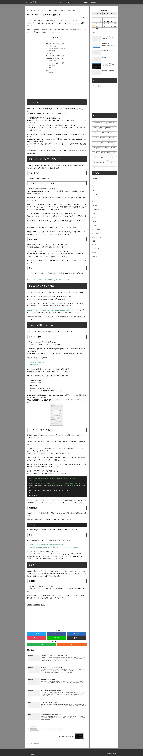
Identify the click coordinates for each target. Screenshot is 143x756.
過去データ (95, 249)
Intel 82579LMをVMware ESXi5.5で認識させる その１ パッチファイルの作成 (54, 547)
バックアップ (50, 41)
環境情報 (51, 72)
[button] (76, 638)
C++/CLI (94, 182)
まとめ (49, 70)
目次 (54, 38)
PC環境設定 (95, 209)
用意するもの (52, 46)
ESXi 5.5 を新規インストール (55, 58)
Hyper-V (94, 194)
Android (94, 178)
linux (93, 202)
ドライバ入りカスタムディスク (55, 55)
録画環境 (94, 252)
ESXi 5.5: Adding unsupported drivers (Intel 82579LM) (46, 544)
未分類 (94, 245)
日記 (93, 241)
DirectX (94, 190)
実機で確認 (52, 51)
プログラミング (96, 237)
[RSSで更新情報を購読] (72, 644)
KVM (93, 198)
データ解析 (95, 233)
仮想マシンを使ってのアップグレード (57, 43)
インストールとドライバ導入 (56, 63)
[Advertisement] (57, 87)
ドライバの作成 (53, 60)
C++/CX (94, 186)
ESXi (43, 604)
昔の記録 (29, 595)
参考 (50, 53)
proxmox (94, 213)
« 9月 (93, 32)
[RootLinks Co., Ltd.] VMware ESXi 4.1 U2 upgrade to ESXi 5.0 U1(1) (47, 280)
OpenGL (94, 206)
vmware (30, 604)
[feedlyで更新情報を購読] (41, 644)
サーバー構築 (37, 604)
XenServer (95, 225)
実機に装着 (52, 65)
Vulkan (94, 221)
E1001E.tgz (33, 365)
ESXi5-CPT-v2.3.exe (36, 362)
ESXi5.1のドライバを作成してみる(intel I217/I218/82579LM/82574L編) (48, 310)
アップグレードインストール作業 (58, 48)
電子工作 (94, 256)
